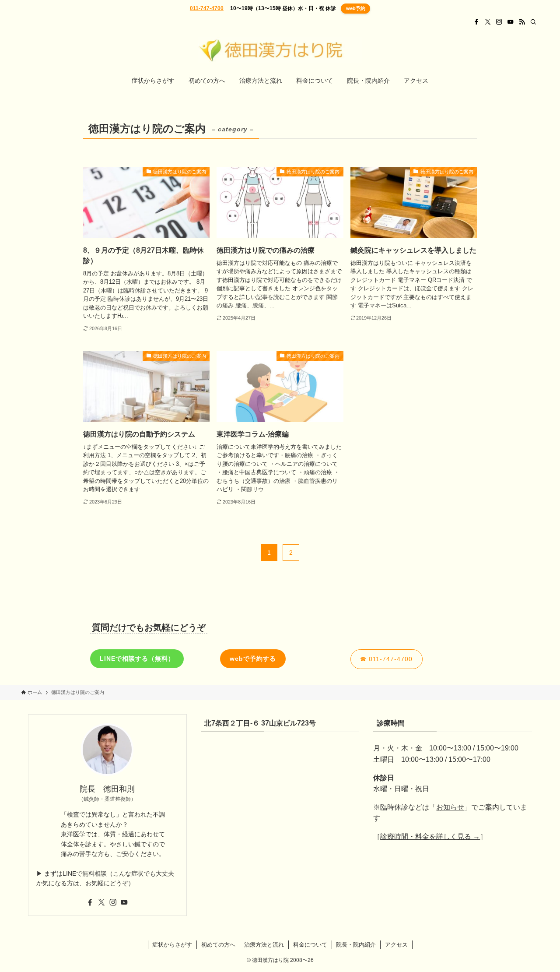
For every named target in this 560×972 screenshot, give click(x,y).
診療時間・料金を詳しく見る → (430, 836)
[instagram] (499, 22)
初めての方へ (218, 944)
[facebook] (476, 22)
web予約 (355, 8)
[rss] (522, 22)
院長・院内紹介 (356, 944)
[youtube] (510, 22)
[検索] (533, 22)
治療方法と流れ (264, 944)
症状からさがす (172, 944)
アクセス (396, 944)
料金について (310, 944)
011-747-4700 (207, 8)
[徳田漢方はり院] (280, 50)
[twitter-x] (488, 22)
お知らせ (450, 807)
